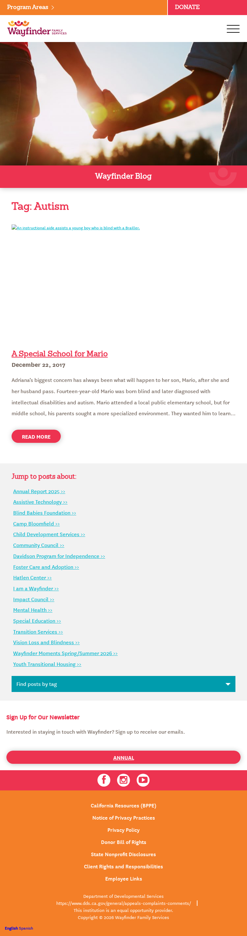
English (11, 928)
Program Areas (27, 7)
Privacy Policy (123, 829)
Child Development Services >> (49, 534)
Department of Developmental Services (123, 895)
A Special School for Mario (60, 354)
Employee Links (123, 878)
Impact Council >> (33, 599)
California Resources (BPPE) (123, 805)
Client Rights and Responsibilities (123, 866)
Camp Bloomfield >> (36, 523)
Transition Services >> (38, 631)
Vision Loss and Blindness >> (46, 642)
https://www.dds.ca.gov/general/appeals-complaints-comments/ (123, 902)
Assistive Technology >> (40, 501)
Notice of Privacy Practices (123, 817)
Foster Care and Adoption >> (46, 566)
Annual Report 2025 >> (39, 491)
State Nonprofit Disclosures (123, 853)
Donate (187, 7)
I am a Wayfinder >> (36, 588)
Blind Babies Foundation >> (44, 512)
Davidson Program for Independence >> (59, 556)
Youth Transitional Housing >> (47, 664)
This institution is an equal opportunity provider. (123, 910)
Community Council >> (38, 545)
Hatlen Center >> (32, 577)
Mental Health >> (32, 609)
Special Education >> (37, 620)
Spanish (26, 928)
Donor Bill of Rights (123, 841)
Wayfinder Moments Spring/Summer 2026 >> (65, 653)
